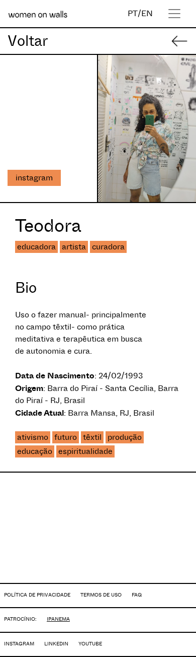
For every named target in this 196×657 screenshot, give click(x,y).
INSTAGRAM (19, 643)
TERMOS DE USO (101, 595)
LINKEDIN (56, 643)
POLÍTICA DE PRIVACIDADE (37, 595)
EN (147, 13)
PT (133, 13)
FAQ (137, 595)
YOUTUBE (90, 643)
